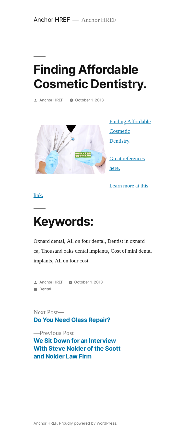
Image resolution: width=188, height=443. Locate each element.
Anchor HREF (52, 19)
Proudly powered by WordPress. (88, 423)
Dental (45, 289)
